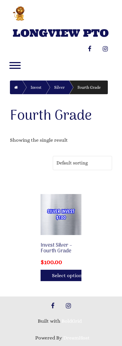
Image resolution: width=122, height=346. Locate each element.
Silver (59, 87)
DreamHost (76, 338)
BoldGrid (72, 321)
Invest (36, 87)
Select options (66, 275)
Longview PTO (61, 33)
